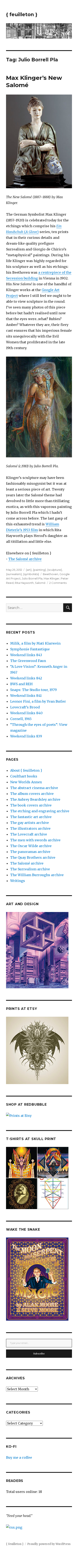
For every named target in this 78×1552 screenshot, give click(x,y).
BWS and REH (21, 684)
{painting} (39, 569)
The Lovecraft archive (28, 834)
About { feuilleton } (26, 770)
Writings (17, 881)
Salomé (40, 582)
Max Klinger (51, 578)
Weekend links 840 (26, 713)
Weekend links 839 (26, 736)
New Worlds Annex (26, 782)
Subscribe (39, 1353)
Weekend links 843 (26, 655)
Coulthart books (23, 776)
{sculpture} (54, 569)
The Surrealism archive (30, 869)
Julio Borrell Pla (32, 578)
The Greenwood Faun (28, 661)
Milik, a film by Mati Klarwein (35, 643)
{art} (29, 569)
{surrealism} (14, 574)
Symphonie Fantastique (30, 649)
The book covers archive (31, 805)
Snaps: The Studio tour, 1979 (33, 690)
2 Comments (58, 582)
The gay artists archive (29, 823)
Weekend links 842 (26, 678)
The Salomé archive (25, 559)
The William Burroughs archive (37, 875)
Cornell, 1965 (21, 719)
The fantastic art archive (31, 817)
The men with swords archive (35, 840)
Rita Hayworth (24, 582)
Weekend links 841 (26, 695)
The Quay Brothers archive (32, 857)
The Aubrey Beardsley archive (35, 799)
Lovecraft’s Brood (25, 707)
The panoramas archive (30, 852)
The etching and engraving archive (39, 811)
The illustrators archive (30, 828)
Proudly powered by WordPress (49, 1544)
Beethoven (50, 574)
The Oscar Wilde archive (31, 846)
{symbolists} (31, 574)
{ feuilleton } (21, 14)
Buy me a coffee (19, 1457)
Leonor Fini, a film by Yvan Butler (38, 701)
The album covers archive (32, 794)
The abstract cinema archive (34, 788)
